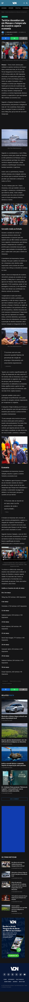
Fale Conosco (20, 979)
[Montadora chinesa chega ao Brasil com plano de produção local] (14, 707)
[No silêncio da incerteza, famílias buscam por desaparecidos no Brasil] (6, 864)
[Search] (26, 3)
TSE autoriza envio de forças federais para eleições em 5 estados (19, 897)
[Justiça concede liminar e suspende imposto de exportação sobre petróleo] (14, 754)
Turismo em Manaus (7, 683)
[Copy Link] (23, 38)
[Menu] (3, 3)
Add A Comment (14, 799)
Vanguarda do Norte (11, 32)
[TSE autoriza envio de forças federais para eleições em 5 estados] (6, 898)
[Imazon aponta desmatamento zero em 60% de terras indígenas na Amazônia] (14, 730)
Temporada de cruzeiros (15, 681)
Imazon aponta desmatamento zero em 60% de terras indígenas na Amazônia (14, 741)
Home (3, 12)
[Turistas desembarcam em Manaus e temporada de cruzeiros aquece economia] (14, 50)
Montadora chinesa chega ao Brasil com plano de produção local (14, 717)
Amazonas (4, 16)
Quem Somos (7, 981)
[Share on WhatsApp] (14, 38)
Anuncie (15, 981)
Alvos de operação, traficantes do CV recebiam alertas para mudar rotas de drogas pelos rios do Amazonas (19, 886)
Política (18, 8)
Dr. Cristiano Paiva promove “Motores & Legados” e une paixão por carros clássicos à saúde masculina (14, 789)
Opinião (11, 8)
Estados (4, 8)
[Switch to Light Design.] (24, 3)
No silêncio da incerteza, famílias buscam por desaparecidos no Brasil (18, 864)
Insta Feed (22, 981)
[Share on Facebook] (6, 38)
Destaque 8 (5, 681)
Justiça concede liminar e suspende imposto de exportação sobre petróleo (14, 764)
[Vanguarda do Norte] (14, 3)
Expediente (11, 979)
